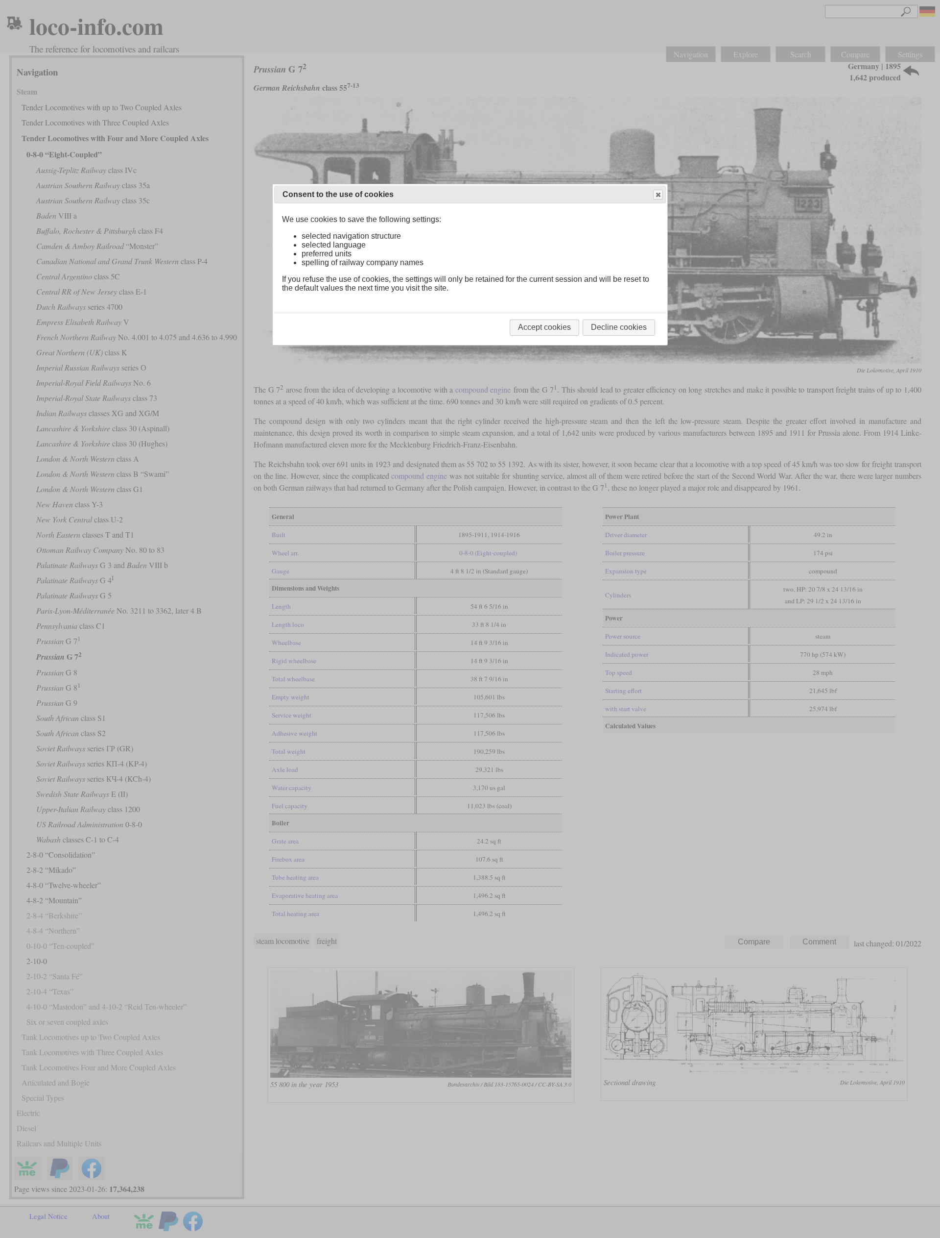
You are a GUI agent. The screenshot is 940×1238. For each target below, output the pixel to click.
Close (658, 194)
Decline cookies (619, 327)
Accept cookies (544, 327)
